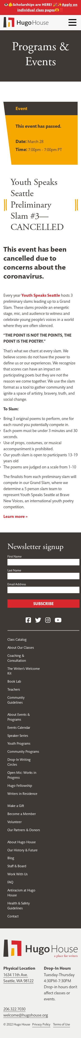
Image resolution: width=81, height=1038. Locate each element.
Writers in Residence (22, 793)
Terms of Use (61, 1024)
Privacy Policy (41, 1024)
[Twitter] (38, 620)
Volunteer (14, 822)
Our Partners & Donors (23, 830)
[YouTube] (58, 620)
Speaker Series (17, 735)
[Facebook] (28, 620)
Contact (13, 916)
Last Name (14, 570)
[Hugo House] (40, 948)
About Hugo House (21, 842)
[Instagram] (48, 620)
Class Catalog (17, 639)
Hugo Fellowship (19, 785)
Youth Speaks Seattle (40, 295)
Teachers (13, 689)
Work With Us (17, 874)
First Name (14, 556)
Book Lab (14, 681)
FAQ (10, 882)
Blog (10, 858)
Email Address (16, 584)
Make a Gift (15, 806)
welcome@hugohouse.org (25, 1015)
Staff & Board (16, 866)
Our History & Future (22, 850)
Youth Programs (18, 743)
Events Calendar (18, 727)
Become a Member (21, 814)
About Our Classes (20, 647)
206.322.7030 (14, 1009)
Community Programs (23, 751)
